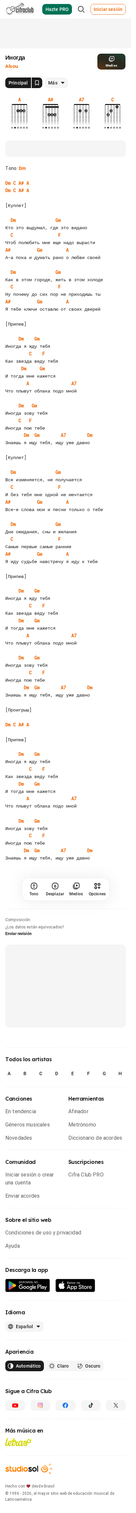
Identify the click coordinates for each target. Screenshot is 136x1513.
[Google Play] (27, 1285)
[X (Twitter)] (116, 1405)
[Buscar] (81, 9)
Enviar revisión (18, 933)
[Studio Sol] (28, 1469)
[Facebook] (65, 1405)
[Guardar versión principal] (37, 83)
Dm (22, 168)
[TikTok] (91, 1405)
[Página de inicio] (20, 9)
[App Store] (75, 1285)
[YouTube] (15, 1405)
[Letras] (18, 1442)
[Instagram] (40, 1405)
